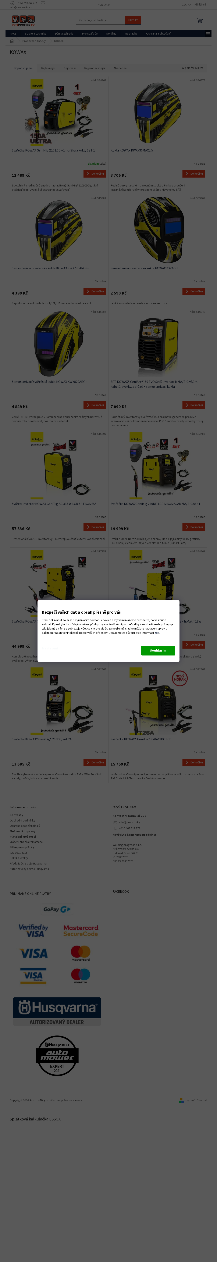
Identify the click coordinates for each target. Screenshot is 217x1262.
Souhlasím (158, 650)
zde (156, 633)
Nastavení (50, 648)
